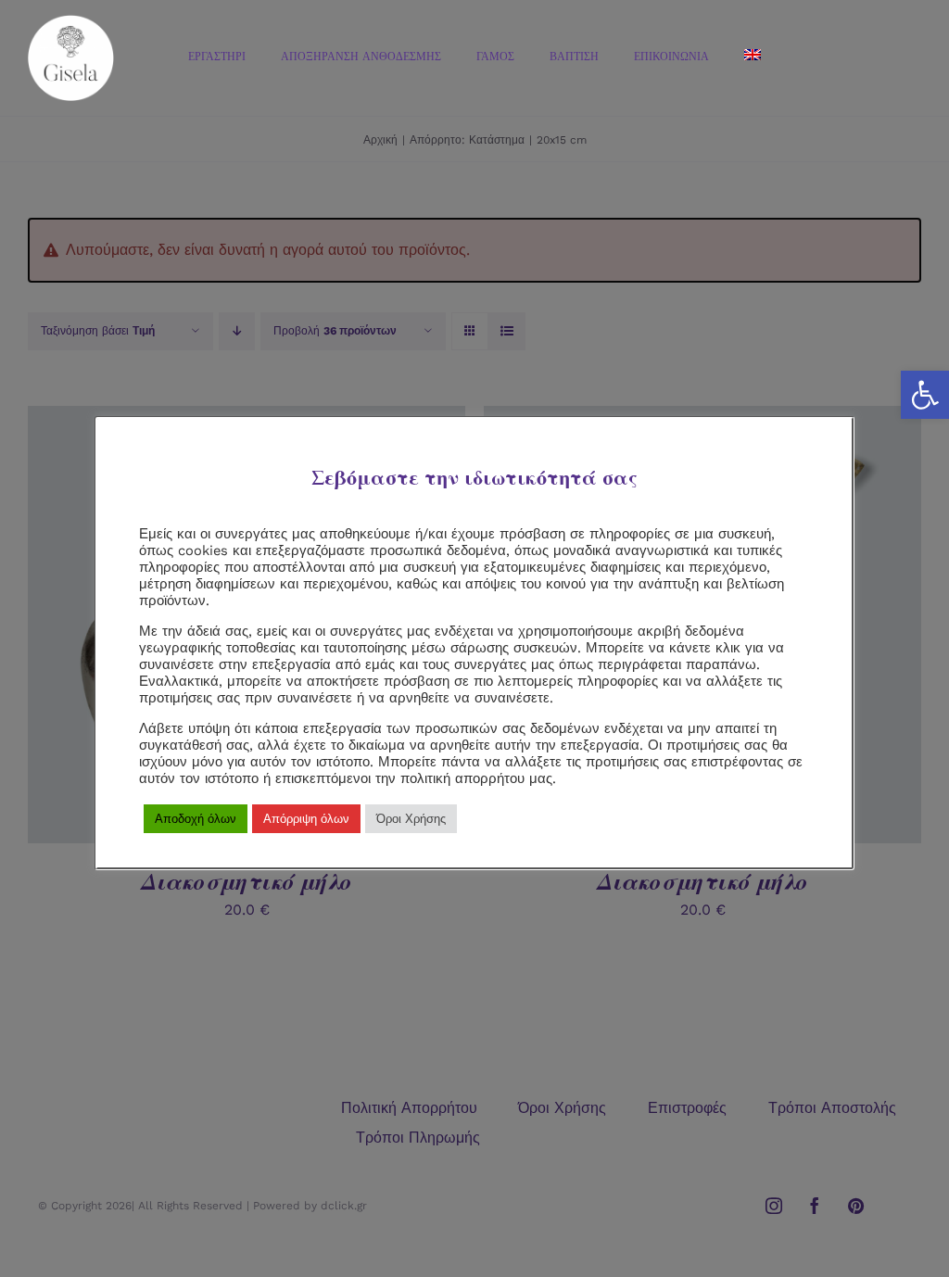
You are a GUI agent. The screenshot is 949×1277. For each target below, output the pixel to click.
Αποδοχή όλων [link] (195, 819)
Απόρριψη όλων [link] (306, 819)
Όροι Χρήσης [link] (411, 819)
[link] (925, 395)
